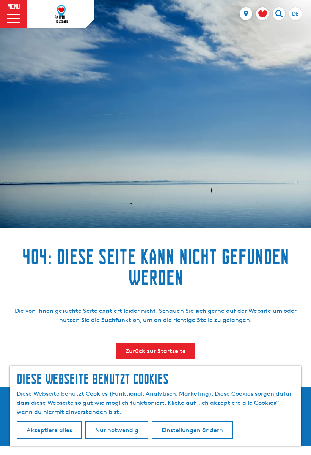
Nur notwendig (116, 430)
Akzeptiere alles (49, 430)
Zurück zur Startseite (156, 351)
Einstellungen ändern (192, 430)
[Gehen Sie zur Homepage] (61, 14)
